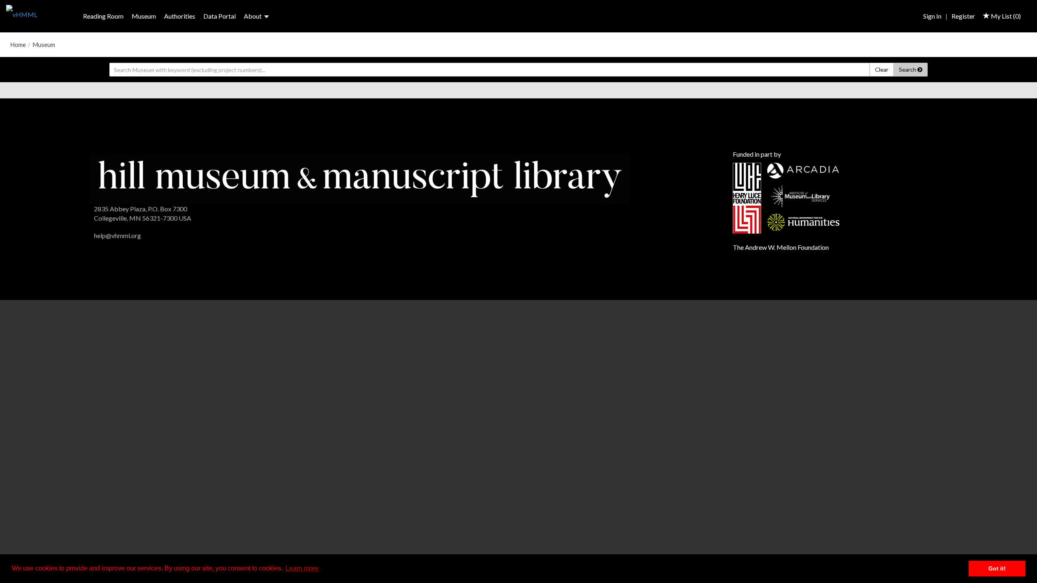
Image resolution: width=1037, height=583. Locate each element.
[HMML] (360, 178)
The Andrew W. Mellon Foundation (781, 247)
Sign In (932, 16)
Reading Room (103, 16)
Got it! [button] (997, 568)
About (253, 16)
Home (18, 44)
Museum (144, 16)
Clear (881, 69)
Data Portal (219, 16)
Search (908, 69)
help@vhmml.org (117, 235)
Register (963, 16)
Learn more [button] (302, 568)
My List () (1005, 16)
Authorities (179, 16)
